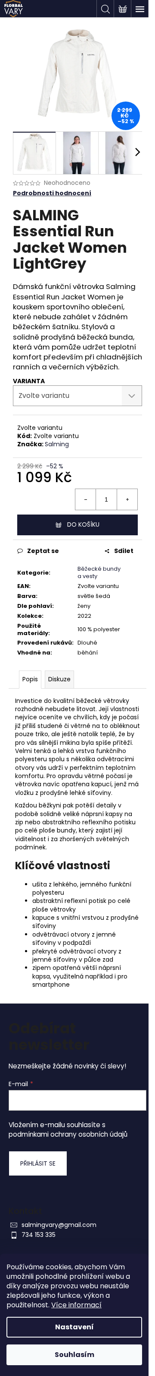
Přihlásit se (38, 1163)
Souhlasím (74, 1355)
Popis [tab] (30, 679)
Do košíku (83, 524)
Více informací (76, 1305)
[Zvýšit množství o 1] (127, 499)
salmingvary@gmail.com (59, 1224)
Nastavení (74, 1327)
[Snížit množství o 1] (85, 499)
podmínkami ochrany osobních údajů (68, 1134)
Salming (57, 444)
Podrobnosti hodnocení (52, 193)
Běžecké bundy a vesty (99, 572)
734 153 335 (39, 1234)
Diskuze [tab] (59, 679)
